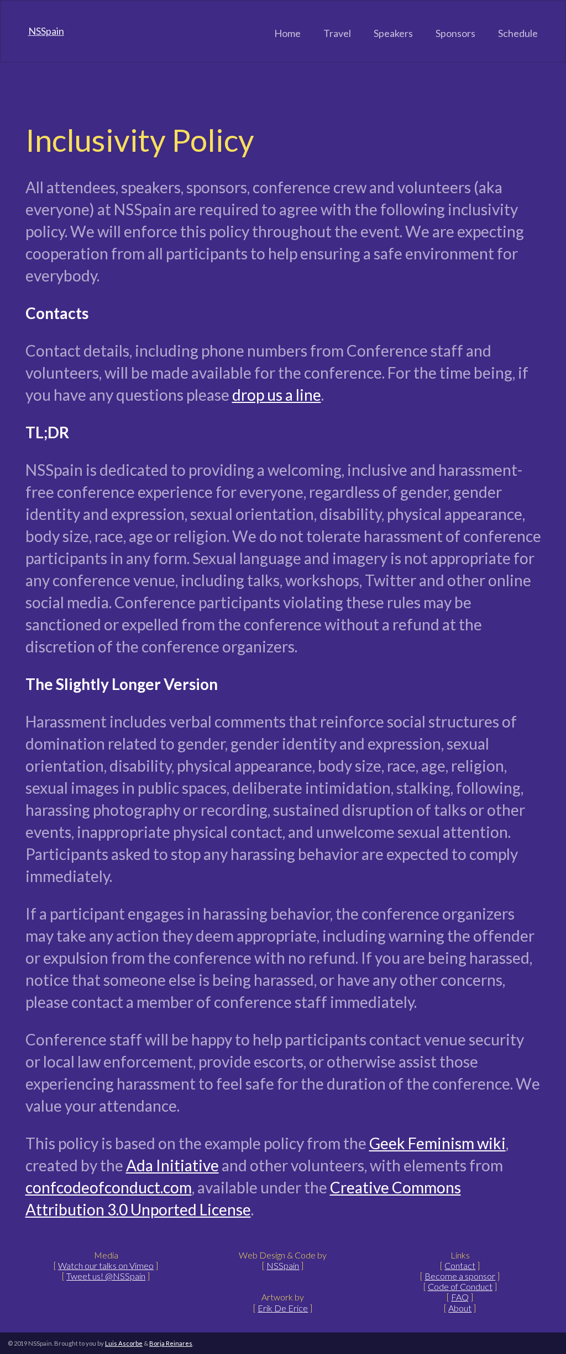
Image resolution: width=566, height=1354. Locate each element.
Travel (337, 33)
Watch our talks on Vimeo (106, 1265)
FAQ (460, 1297)
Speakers (393, 33)
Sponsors (455, 33)
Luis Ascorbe (124, 1343)
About (459, 1308)
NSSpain (46, 31)
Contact (459, 1265)
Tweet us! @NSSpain (105, 1276)
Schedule (518, 33)
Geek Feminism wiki (437, 1143)
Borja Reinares (170, 1343)
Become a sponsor (459, 1276)
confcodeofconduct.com (108, 1187)
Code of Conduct (460, 1286)
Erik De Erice (283, 1308)
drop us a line (276, 394)
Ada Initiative (172, 1165)
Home (287, 33)
